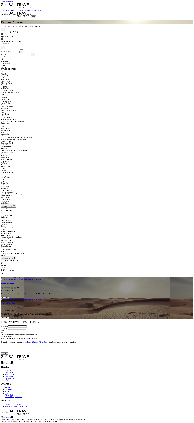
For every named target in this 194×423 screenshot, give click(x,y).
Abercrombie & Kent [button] (7, 215)
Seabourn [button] (4, 248)
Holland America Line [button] (8, 231)
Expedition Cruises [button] (7, 192)
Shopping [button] (4, 87)
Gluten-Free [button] (4, 183)
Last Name (4, 328)
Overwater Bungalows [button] (8, 90)
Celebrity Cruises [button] (6, 220)
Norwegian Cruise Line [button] (8, 239)
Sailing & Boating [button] (6, 76)
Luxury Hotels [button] (5, 99)
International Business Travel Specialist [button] (13, 139)
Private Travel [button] (5, 81)
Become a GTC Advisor (12, 405)
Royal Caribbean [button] (6, 244)
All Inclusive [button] (5, 161)
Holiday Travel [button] (5, 176)
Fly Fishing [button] (4, 188)
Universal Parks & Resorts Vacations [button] (12, 253)
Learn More (5, 297)
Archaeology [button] (5, 157)
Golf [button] (2, 181)
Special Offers (14, 10)
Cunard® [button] (4, 224)
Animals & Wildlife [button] (7, 159)
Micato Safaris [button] (5, 235)
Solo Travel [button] (4, 132)
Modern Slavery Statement (13, 397)
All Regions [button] (4, 62)
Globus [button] (3, 230)
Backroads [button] (4, 217)
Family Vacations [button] (6, 190)
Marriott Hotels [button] (6, 233)
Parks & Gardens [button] (6, 101)
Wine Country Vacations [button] (8, 110)
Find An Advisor (24, 10)
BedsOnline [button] (4, 219)
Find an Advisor (10, 371)
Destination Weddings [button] (8, 172)
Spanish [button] (3, 269)
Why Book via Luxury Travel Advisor (17, 380)
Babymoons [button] (4, 154)
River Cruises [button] (5, 79)
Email (3, 331)
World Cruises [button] (5, 201)
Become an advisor (36, 10)
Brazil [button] (3, 65)
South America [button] (5, 63)
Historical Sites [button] (5, 177)
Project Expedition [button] (7, 242)
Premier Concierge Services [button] (9, 85)
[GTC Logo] (16, 358)
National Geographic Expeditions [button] (11, 237)
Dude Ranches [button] (5, 199)
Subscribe (4, 353)
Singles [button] (3, 105)
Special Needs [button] (5, 128)
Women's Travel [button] (6, 108)
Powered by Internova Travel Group (16, 406)
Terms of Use (31, 342)
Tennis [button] (3, 127)
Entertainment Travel (11, 378)
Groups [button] (3, 179)
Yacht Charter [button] (5, 203)
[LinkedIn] (7, 363)
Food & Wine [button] (5, 187)
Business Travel (10, 376)
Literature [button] (4, 136)
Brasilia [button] (3, 67)
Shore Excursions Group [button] (9, 250)
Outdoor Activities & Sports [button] (10, 92)
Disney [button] (3, 226)
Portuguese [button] (4, 267)
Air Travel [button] (4, 163)
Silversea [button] (4, 251)
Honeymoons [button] (5, 174)
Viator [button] (3, 255)
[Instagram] (2, 363)
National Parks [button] (5, 96)
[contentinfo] (16, 6)
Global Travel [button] (5, 185)
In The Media (9, 391)
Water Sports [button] (5, 114)
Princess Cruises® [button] (6, 240)
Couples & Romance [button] (7, 152)
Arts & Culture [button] (5, 167)
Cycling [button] (3, 170)
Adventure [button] (4, 165)
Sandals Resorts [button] (6, 246)
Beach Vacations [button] (6, 147)
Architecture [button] (5, 156)
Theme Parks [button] (5, 123)
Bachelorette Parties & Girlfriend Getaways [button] (14, 150)
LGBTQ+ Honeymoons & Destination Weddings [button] (16, 137)
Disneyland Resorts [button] (7, 228)
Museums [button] (4, 97)
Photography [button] (5, 88)
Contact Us (8, 389)
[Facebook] (12, 363)
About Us (8, 388)
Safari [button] (3, 77)
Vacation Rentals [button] (6, 117)
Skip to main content (7, 2)
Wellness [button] (3, 112)
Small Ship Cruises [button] (7, 107)
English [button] (3, 265)
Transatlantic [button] (5, 134)
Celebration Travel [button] (7, 143)
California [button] (4, 276)
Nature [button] (3, 94)
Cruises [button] (3, 168)
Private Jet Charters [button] (7, 83)
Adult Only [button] (4, 74)
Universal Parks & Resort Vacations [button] (12, 121)
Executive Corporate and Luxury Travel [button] (13, 194)
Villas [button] (2, 116)
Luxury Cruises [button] (6, 103)
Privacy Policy (43, 342)
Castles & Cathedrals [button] (7, 145)
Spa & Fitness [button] (5, 130)
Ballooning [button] (4, 148)
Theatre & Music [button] (6, 125)
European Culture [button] (6, 196)
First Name (4, 326)
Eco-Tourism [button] (5, 197)
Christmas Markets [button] (7, 141)
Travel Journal (5, 10)
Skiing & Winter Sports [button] (8, 119)
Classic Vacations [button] (6, 222)
